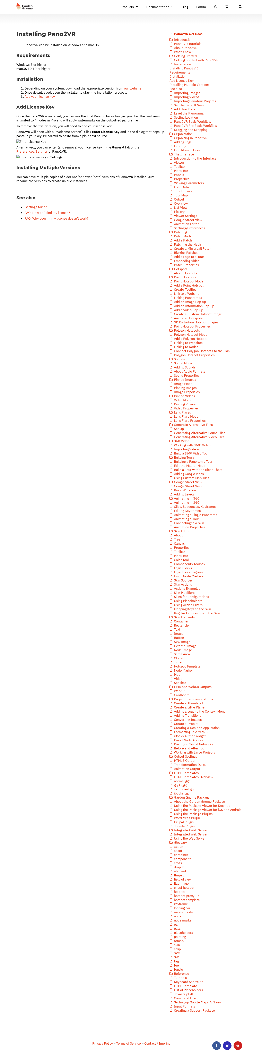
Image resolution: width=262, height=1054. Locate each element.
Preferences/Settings (32, 151)
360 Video (181, 441)
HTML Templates (186, 773)
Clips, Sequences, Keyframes (195, 506)
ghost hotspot (183, 887)
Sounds (179, 359)
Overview (180, 203)
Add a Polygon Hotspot (190, 339)
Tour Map (180, 195)
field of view (182, 879)
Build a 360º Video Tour (191, 453)
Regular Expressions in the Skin (196, 613)
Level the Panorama (188, 113)
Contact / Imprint (157, 1043)
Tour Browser (183, 191)
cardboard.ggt (183, 789)
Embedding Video (186, 261)
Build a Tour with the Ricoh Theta (198, 470)
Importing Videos (186, 97)
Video (177, 679)
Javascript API (184, 994)
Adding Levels (183, 494)
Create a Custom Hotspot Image (197, 314)
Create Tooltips (184, 289)
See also (175, 89)
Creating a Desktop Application (196, 728)
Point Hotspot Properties (192, 326)
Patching (180, 232)
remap (178, 941)
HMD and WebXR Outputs (192, 687)
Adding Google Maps (188, 474)
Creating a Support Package (194, 1010)
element (179, 871)
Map (176, 674)
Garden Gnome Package (191, 797)
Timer (178, 662)
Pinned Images (184, 379)
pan (176, 924)
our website (132, 88)
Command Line (184, 998)
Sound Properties (186, 375)
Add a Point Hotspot (188, 285)
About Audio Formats (189, 371)
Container (181, 621)
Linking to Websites (188, 343)
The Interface (183, 154)
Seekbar (179, 683)
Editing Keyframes (187, 511)
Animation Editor (186, 224)
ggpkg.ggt (180, 785)
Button (178, 638)
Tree (177, 539)
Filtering (179, 146)
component (182, 859)
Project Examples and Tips (193, 699)
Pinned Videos (184, 396)
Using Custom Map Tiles (191, 478)
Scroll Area (181, 654)
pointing (179, 937)
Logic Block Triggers (188, 572)
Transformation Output (190, 765)
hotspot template (186, 900)
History (179, 212)
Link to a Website (186, 293)
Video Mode (182, 400)
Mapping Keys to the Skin (192, 609)
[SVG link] (24, 6)
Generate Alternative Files (193, 425)
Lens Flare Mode (185, 416)
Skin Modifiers (184, 592)
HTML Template (185, 986)
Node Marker (183, 670)
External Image (184, 646)
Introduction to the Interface (195, 158)
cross (177, 863)
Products (127, 7)
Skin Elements (184, 617)
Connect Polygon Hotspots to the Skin (201, 351)
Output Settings (185, 756)
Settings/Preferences (189, 228)
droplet (179, 867)
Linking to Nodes (185, 347)
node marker (183, 920)
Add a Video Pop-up (188, 310)
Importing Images (186, 93)
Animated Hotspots (188, 318)
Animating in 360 (186, 498)
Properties (181, 179)
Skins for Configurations (191, 597)
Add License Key (181, 80)
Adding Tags (182, 142)
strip (177, 949)
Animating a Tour (186, 519)
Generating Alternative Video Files (199, 437)
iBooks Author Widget (189, 736)
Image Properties (186, 392)
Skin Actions (182, 584)
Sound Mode (182, 363)
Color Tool (181, 560)
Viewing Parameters (188, 183)
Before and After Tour (189, 748)
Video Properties (186, 408)
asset (177, 851)
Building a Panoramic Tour (192, 461)
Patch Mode (182, 236)
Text (176, 629)
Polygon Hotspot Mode (190, 334)
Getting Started (36, 207)
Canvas (179, 543)
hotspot (179, 892)
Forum (201, 7)
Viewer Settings (185, 216)
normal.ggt (181, 781)
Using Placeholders (187, 601)
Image (178, 633)
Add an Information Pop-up (193, 306)
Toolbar (179, 166)
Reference (181, 973)
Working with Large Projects (194, 752)
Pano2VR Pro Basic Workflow (195, 126)
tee (176, 965)
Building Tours (184, 457)
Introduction (182, 39)
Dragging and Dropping (190, 130)
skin (176, 945)
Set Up (178, 429)
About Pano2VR (185, 48)
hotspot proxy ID (186, 896)
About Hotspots (185, 273)
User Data (181, 187)
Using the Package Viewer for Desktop (201, 806)
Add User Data (184, 109)
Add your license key (40, 96)
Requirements (179, 72)
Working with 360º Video (191, 445)
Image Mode (182, 384)
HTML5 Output (184, 760)
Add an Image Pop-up (189, 302)
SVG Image (181, 642)
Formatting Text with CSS (192, 732)
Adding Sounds (184, 367)
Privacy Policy (102, 1043)
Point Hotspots (184, 277)
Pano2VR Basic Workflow (192, 121)
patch (177, 928)
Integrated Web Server (190, 830)
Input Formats (184, 1006)
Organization (183, 134)
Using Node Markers (188, 576)
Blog (185, 7)
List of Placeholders (188, 990)
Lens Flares (182, 412)
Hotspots (180, 269)
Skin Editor (181, 531)
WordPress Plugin (186, 818)
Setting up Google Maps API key (197, 1002)
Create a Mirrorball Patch (192, 248)
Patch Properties (186, 265)
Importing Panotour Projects (194, 101)
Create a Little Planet (189, 707)
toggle (178, 969)
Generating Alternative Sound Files (199, 433)
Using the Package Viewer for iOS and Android (207, 810)
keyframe (180, 904)
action (178, 846)
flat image (181, 883)
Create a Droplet (186, 724)
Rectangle (181, 625)
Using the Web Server (189, 838)
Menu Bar (180, 171)
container (180, 855)
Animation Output (186, 769)
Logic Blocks (182, 568)
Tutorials (180, 978)
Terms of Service (128, 1043)
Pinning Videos (184, 404)
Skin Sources (183, 580)
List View (180, 207)
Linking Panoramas (187, 298)
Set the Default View (188, 105)
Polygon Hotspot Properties (194, 355)
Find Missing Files (186, 150)
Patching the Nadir (187, 244)
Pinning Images (185, 388)
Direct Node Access (188, 740)
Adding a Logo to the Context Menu (199, 711)
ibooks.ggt (181, 793)
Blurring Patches (185, 252)
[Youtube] (238, 1045)
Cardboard (181, 695)
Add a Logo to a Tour (188, 257)
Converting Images (187, 719)
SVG (176, 953)
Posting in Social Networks (193, 744)
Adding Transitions (187, 715)
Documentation (157, 7)
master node (183, 912)
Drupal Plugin (183, 822)
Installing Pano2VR (183, 68)
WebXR (179, 691)
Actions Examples (186, 588)
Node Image (182, 650)
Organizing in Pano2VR (190, 138)
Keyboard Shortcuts (188, 982)
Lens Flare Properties (189, 420)
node (177, 916)
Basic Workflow (184, 490)
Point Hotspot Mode (188, 281)
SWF (177, 957)
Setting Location (185, 117)
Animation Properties (189, 527)
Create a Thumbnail (188, 703)
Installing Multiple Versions (189, 85)
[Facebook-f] (216, 1045)
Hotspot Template (187, 666)
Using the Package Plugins (193, 814)
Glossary (180, 842)
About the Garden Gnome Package (199, 801)
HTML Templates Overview (193, 777)
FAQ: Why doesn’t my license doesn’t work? (57, 218)
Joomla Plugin (184, 826)
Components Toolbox (189, 564)
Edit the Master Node (189, 466)
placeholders (183, 932)
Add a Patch (182, 240)
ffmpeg (178, 875)
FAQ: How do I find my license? (47, 213)
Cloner (178, 658)
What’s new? (183, 52)
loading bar (181, 908)
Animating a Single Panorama (195, 515)
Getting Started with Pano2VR (195, 60)
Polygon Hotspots (186, 330)
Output (178, 199)
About (178, 535)
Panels (178, 175)
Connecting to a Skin (188, 523)
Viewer (178, 162)
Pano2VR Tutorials (187, 44)
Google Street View (187, 220)
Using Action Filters (188, 605)
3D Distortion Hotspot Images (195, 322)
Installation (182, 64)
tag (176, 961)
